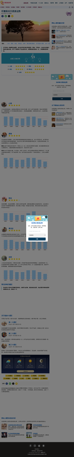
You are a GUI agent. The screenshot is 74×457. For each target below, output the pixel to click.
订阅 (37, 239)
